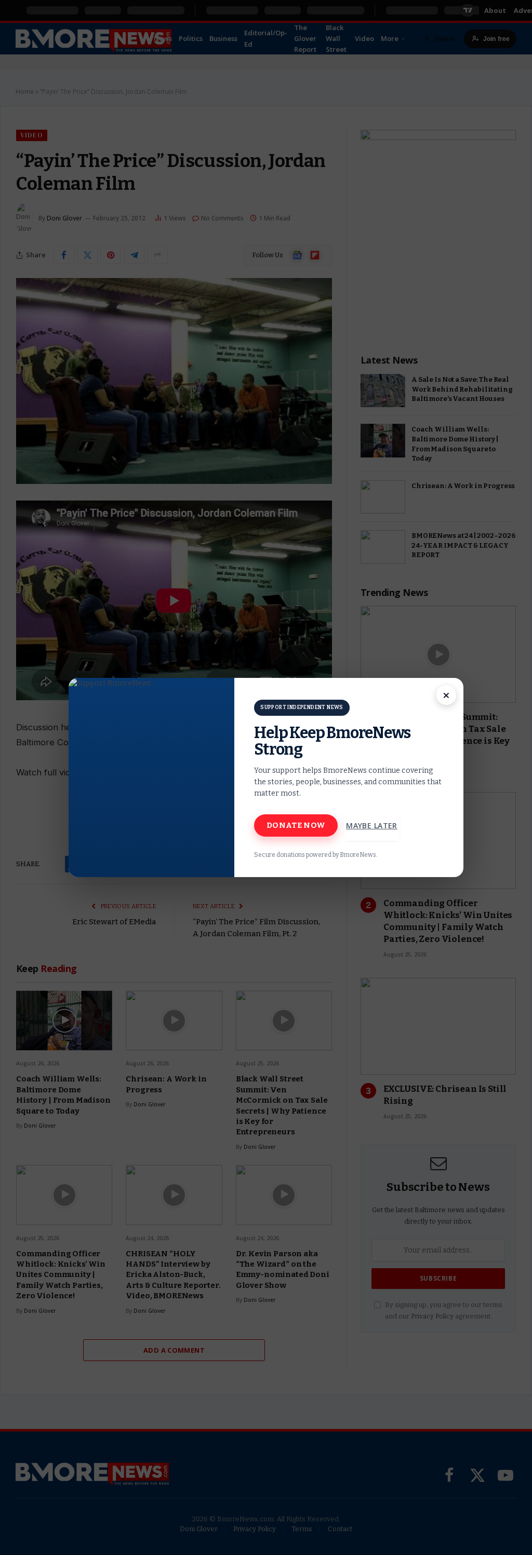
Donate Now (296, 825)
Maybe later (371, 825)
